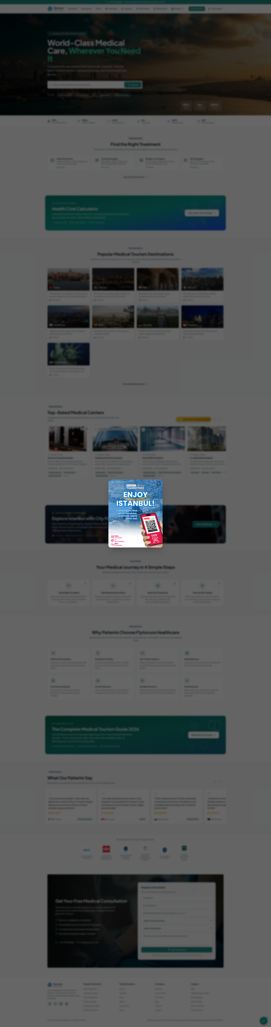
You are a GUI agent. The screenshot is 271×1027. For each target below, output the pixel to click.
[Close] (158, 483)
